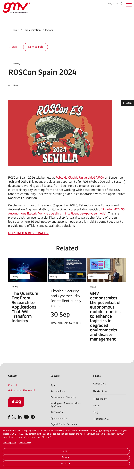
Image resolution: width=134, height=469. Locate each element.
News (96, 405)
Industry (16, 64)
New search (35, 47)
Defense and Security (63, 397)
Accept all (66, 463)
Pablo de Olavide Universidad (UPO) (80, 177)
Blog (16, 401)
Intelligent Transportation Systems (65, 405)
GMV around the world (21, 390)
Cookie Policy (25, 443)
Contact (12, 385)
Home (15, 30)
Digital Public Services (63, 424)
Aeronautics (57, 391)
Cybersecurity (58, 418)
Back (14, 47)
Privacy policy (9, 443)
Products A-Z (101, 419)
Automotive (57, 412)
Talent (97, 375)
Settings (66, 451)
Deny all (66, 457)
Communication (32, 30)
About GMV (99, 383)
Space (54, 385)
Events (49, 30)
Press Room (100, 398)
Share (15, 85)
